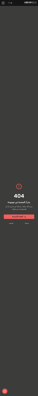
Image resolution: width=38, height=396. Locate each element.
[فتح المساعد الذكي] (4, 391)
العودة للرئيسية (17, 216)
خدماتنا (27, 223)
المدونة (11, 223)
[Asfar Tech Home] (30, 2)
